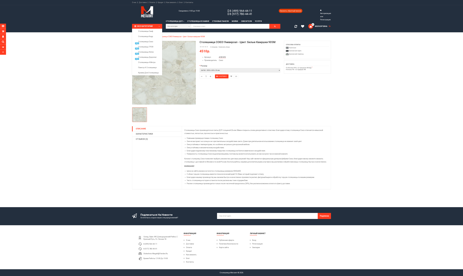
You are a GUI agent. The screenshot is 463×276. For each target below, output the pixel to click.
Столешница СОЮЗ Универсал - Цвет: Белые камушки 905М (181, 36)
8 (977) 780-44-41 (241, 14)
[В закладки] (231, 76)
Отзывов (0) (142, 139)
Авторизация (325, 13)
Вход (254, 240)
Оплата (152, 2)
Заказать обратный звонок (290, 11)
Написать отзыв (224, 47)
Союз (221, 60)
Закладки (256, 247)
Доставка (143, 2)
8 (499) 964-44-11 (241, 11)
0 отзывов (213, 47)
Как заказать (171, 2)
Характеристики (144, 134)
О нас (134, 2)
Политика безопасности (228, 244)
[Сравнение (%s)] (295, 27)
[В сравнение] (236, 76)
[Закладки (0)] (303, 27)
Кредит (161, 2)
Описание (141, 129)
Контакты (189, 2)
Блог (181, 2)
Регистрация (325, 20)
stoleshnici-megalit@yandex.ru (155, 254)
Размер (204, 66)
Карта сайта (224, 247)
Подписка (324, 216)
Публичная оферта (226, 240)
